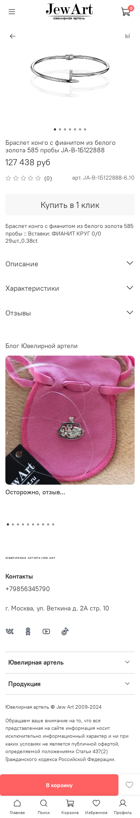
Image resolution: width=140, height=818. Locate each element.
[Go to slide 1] (55, 129)
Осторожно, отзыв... (35, 492)
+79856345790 (27, 589)
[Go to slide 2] (60, 129)
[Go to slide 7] (85, 129)
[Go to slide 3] (65, 129)
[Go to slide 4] (70, 129)
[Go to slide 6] (80, 129)
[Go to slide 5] (75, 129)
